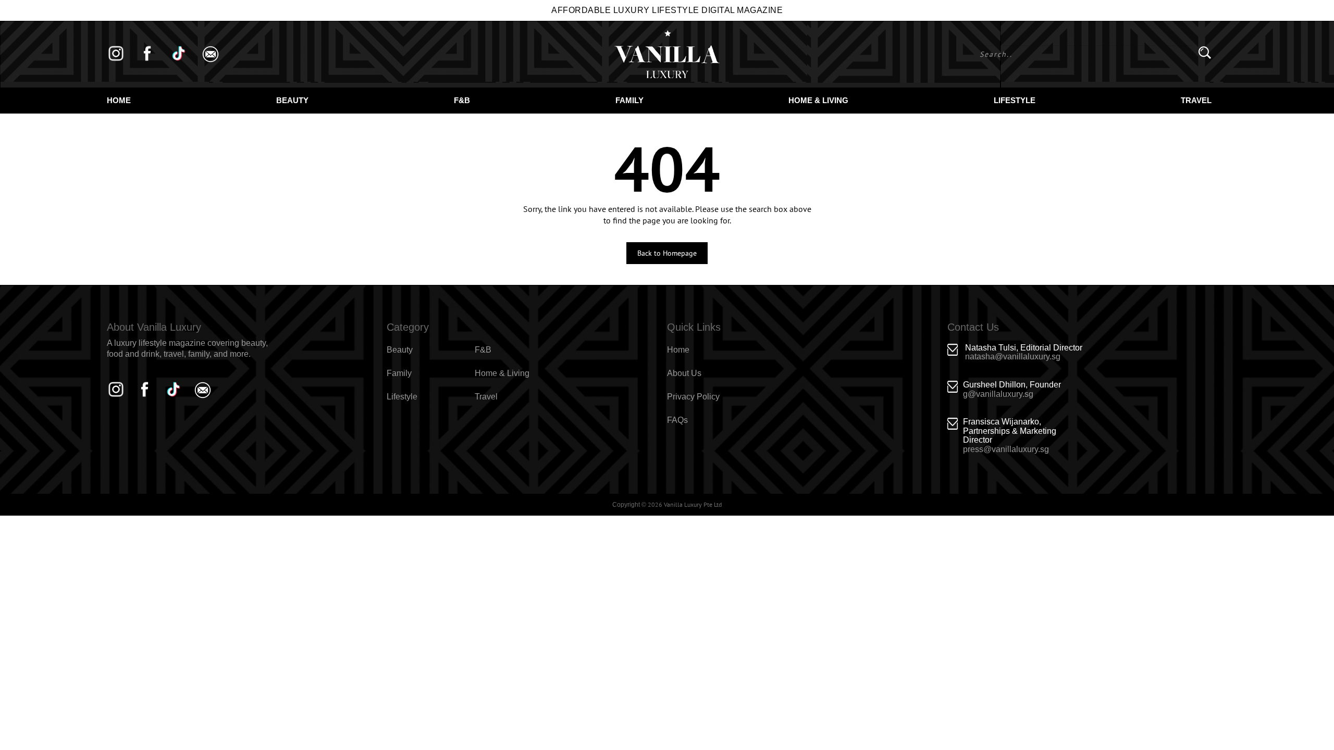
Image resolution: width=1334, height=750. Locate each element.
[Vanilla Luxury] (667, 54)
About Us (684, 373)
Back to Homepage (667, 253)
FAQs (677, 420)
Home (119, 100)
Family (629, 100)
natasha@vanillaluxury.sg (1012, 356)
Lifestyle (1014, 100)
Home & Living (818, 100)
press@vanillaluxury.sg (1006, 449)
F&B (462, 100)
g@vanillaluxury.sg (998, 394)
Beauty (292, 100)
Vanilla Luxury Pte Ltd (693, 504)
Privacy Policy (693, 396)
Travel (1196, 100)
